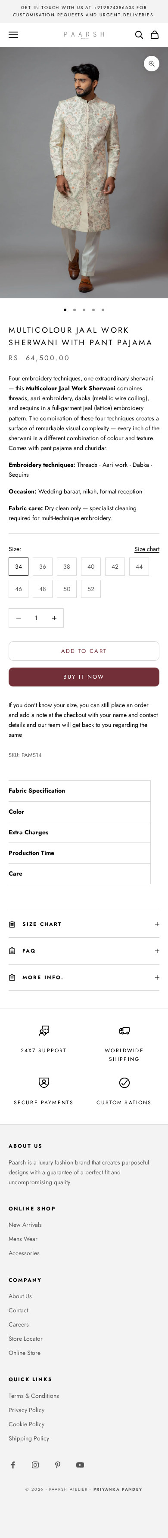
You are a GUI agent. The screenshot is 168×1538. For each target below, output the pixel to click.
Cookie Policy (26, 1424)
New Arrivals (25, 1224)
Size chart (146, 549)
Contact (18, 1310)
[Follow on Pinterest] (57, 1465)
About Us (20, 1296)
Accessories (24, 1253)
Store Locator (26, 1338)
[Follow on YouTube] (80, 1465)
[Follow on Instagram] (35, 1465)
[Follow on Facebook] (13, 1465)
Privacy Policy (26, 1410)
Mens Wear (23, 1239)
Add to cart (84, 651)
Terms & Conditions (34, 1395)
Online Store (24, 1352)
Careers (19, 1324)
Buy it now (83, 677)
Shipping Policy (29, 1438)
